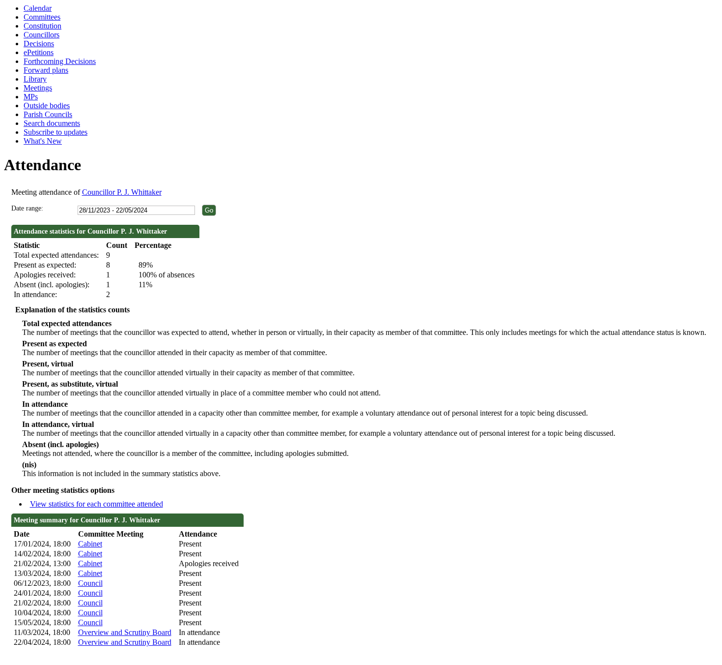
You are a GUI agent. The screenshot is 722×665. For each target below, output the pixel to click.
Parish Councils (48, 114)
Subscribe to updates (55, 132)
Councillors (41, 34)
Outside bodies (47, 105)
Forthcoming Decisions (60, 61)
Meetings (38, 88)
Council (90, 583)
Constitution (42, 26)
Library (35, 79)
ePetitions (39, 52)
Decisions (39, 43)
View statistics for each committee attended (96, 504)
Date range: (27, 208)
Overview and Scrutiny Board (124, 632)
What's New (43, 141)
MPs (31, 96)
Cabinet (90, 544)
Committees (42, 17)
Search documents (52, 123)
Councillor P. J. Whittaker (122, 192)
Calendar (38, 8)
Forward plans (46, 70)
